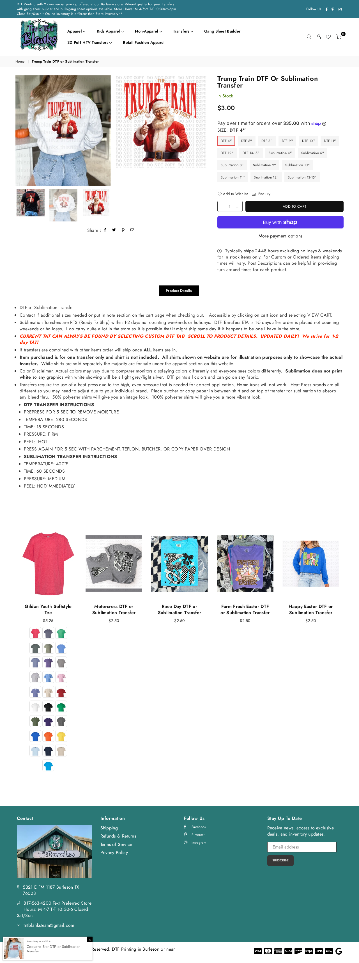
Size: (231, 130)
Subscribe (280, 860)
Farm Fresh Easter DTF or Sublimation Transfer (245, 609)
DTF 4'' (226, 140)
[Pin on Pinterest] (123, 230)
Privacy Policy (114, 852)
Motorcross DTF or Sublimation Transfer (113, 609)
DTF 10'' (308, 140)
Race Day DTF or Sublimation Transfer (179, 609)
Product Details (179, 290)
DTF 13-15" (251, 152)
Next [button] (204, 131)
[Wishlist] (328, 37)
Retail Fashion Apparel (144, 42)
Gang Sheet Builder (222, 31)
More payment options (280, 236)
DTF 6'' (246, 140)
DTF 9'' (287, 140)
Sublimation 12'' (266, 177)
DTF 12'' (227, 152)
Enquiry (263, 193)
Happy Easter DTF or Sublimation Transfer (311, 609)
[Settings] (318, 37)
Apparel (75, 31)
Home (19, 61)
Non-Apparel (147, 31)
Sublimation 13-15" (302, 177)
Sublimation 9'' (264, 165)
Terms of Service (116, 844)
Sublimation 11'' (233, 177)
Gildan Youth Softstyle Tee (48, 609)
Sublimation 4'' (280, 152)
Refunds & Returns (118, 836)
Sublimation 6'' (312, 152)
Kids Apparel (109, 31)
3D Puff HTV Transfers (88, 42)
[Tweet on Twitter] (114, 230)
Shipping (109, 828)
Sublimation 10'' (297, 165)
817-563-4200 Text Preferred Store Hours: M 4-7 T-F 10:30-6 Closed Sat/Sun (54, 909)
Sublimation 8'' (232, 165)
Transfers (182, 31)
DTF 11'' (330, 140)
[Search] (309, 37)
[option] (63, 130)
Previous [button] (17, 131)
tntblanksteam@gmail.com (49, 925)
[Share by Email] (132, 230)
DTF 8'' (266, 140)
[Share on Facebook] (105, 230)
